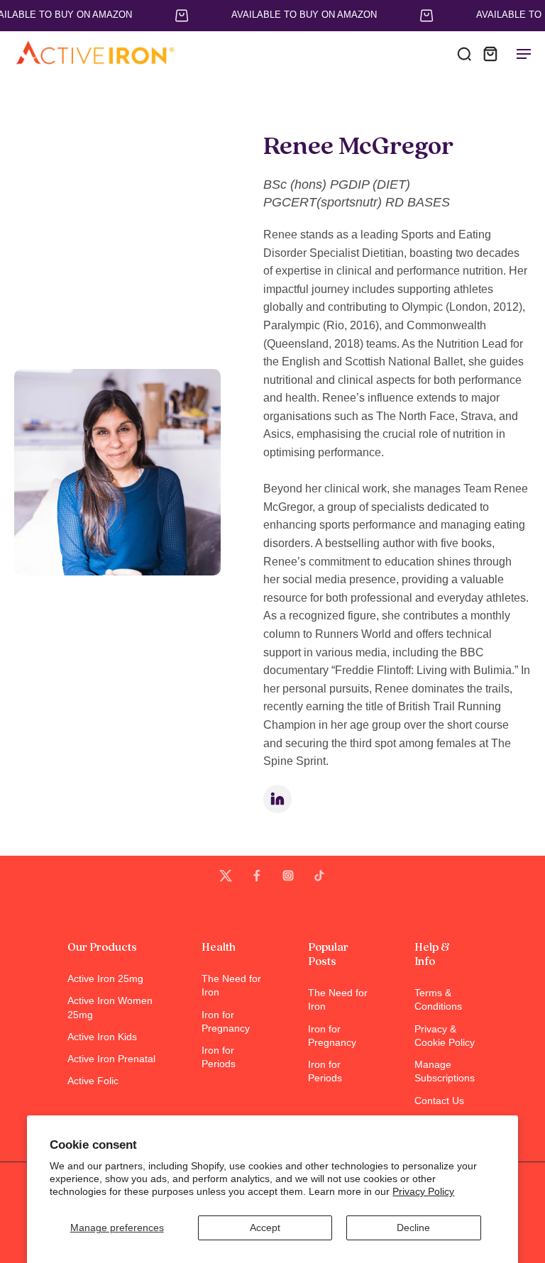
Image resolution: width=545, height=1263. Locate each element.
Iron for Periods (219, 1056)
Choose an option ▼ (47, 81)
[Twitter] (225, 875)
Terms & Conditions (438, 999)
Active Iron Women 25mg (110, 1007)
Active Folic (93, 1080)
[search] (464, 53)
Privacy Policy (423, 1191)
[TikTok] (319, 875)
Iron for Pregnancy (226, 1021)
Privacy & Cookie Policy (444, 1035)
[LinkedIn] (277, 799)
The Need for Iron (231, 985)
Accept (265, 1227)
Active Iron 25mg (105, 978)
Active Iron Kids (102, 1036)
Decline (413, 1227)
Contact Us (439, 1100)
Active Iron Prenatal (111, 1058)
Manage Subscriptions (444, 1071)
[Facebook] (256, 875)
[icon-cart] (489, 53)
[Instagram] (288, 875)
